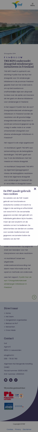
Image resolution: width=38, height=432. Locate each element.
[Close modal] (35, 189)
